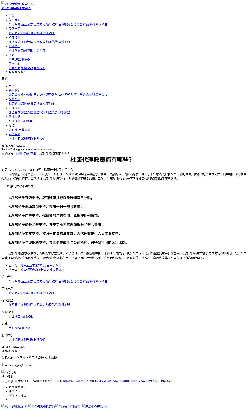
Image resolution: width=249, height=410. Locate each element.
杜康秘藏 (37, 33)
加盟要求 (14, 41)
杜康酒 (13, 33)
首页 (12, 15)
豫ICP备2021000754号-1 (91, 381)
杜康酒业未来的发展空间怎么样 (40, 265)
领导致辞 (52, 24)
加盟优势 (52, 41)
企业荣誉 (27, 24)
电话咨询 (49, 406)
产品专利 (89, 24)
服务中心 (14, 63)
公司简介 (14, 24)
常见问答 (39, 50)
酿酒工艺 (76, 24)
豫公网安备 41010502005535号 (126, 381)
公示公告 (101, 24)
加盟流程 (27, 41)
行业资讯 (14, 46)
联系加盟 (64, 41)
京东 (12, 59)
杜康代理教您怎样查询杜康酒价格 (42, 269)
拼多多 (26, 59)
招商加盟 (14, 37)
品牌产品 (14, 28)
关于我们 (14, 20)
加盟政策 (39, 41)
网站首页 (22, 406)
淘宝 (18, 59)
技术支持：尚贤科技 (159, 381)
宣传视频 (64, 24)
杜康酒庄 (49, 33)
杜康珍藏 (24, 33)
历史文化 (39, 24)
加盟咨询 (27, 68)
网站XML (69, 381)
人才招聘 (14, 68)
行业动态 (14, 50)
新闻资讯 (27, 50)
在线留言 (76, 406)
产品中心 (103, 406)
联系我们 (39, 68)
